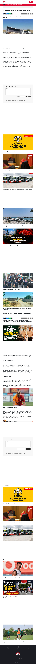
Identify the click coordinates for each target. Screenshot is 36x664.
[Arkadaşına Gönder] (30, 13)
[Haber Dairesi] (4, 1)
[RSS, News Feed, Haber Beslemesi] (22, 659)
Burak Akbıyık (9, 421)
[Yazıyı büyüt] (26, 13)
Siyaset (18, 646)
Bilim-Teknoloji (8, 650)
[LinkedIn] (8, 13)
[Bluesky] (7, 13)
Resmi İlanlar (8, 649)
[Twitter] (5, 13)
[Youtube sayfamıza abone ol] (18, 659)
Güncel (8, 646)
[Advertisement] (18, 41)
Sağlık (18, 648)
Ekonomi (28, 646)
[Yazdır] (32, 13)
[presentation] (3, 4)
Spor (8, 648)
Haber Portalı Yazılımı (18, 662)
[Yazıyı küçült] (28, 13)
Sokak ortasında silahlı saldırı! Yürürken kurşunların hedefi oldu (16, 4)
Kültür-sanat (28, 649)
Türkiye (8, 647)
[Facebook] (3, 13)
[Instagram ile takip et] (32, 421)
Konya (28, 647)
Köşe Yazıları (18, 650)
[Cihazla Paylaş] (11, 13)
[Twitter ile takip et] (31, 421)
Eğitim (28, 648)
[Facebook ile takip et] (29, 421)
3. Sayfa (18, 647)
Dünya (18, 649)
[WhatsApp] (10, 13)
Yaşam (28, 650)
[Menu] (30, 2)
